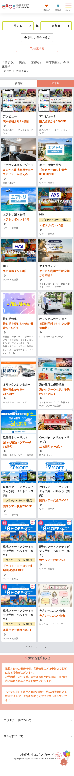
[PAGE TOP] (61, 757)
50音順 (55, 83)
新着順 (18, 83)
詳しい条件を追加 (38, 37)
